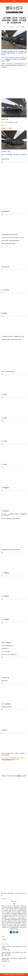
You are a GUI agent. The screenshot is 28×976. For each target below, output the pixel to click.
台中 (18, 27)
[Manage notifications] (25, 973)
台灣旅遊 (22, 27)
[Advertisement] (14, 83)
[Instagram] (14, 932)
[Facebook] (11, 932)
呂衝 (4, 27)
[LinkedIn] (17, 932)
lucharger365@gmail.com (7, 759)
